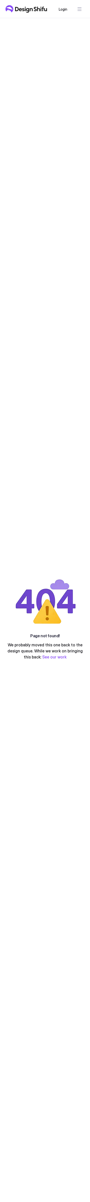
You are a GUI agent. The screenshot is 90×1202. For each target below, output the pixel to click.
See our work (54, 656)
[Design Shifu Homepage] (26, 9)
